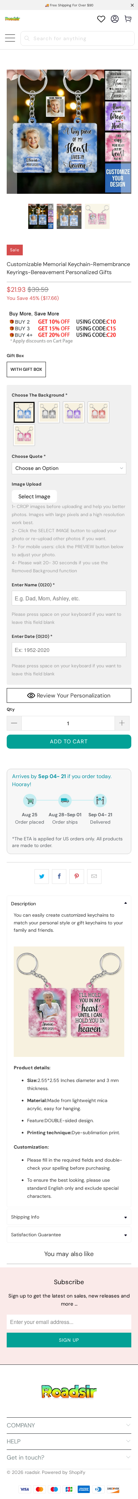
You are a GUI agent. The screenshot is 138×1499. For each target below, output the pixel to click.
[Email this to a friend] (94, 876)
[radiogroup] (69, 423)
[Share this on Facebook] (59, 876)
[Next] (126, 132)
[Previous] (11, 132)
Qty (11, 709)
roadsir (32, 1472)
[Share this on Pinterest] (76, 876)
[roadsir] (12, 19)
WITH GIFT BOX (26, 369)
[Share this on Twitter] (41, 876)
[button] (69, 395)
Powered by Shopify (63, 1472)
